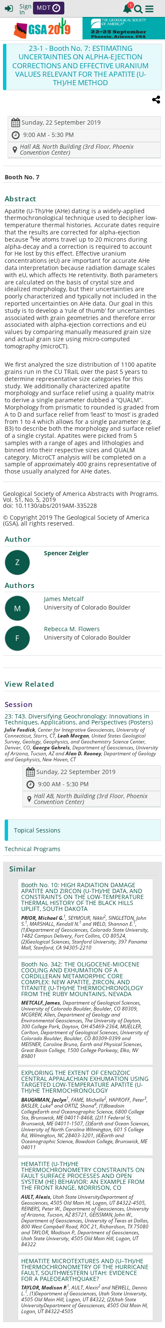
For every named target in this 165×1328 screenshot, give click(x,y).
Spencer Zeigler (66, 553)
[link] (127, 8)
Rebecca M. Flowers (72, 629)
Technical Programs (32, 849)
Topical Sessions (37, 830)
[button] (149, 9)
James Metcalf (64, 599)
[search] (138, 8)
